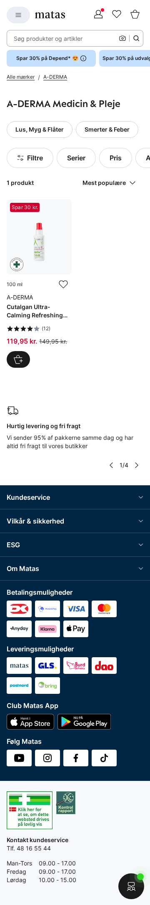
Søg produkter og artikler (48, 38)
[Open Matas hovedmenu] (18, 15)
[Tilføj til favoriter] (63, 284)
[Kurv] (135, 15)
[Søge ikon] (136, 38)
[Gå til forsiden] (50, 14)
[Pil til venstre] (111, 465)
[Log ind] (98, 15)
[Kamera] (122, 38)
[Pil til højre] (136, 465)
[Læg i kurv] (18, 359)
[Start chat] (131, 886)
